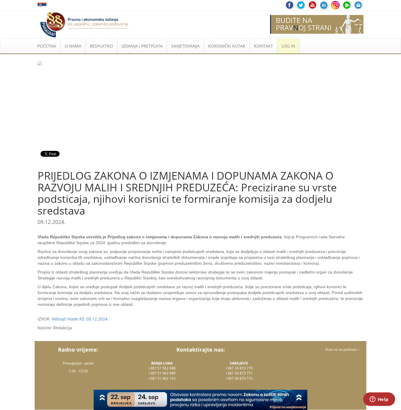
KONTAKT (263, 46)
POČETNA (46, 46)
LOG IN (288, 46)
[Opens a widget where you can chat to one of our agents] (379, 399)
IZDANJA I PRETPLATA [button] (142, 46)
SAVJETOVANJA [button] (185, 46)
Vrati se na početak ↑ (342, 349)
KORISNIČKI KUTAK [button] (226, 46)
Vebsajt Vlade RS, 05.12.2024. (80, 319)
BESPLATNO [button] (101, 46)
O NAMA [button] (73, 46)
